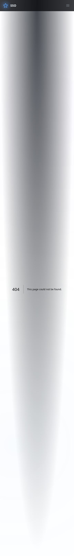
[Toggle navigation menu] (67, 5)
